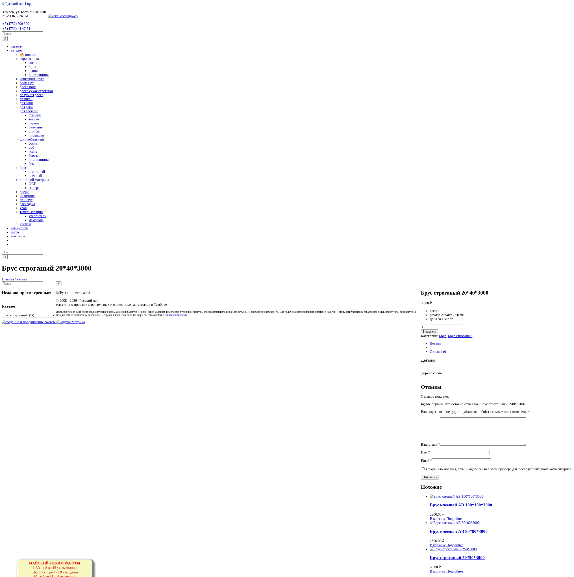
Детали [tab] (435, 343)
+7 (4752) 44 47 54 (16, 28)
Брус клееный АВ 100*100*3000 (461, 505)
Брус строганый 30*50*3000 (457, 557)
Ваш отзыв (430, 444)
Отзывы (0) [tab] (438, 352)
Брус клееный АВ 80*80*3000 (459, 531)
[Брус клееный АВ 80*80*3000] (501, 523)
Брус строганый (460, 336)
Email (426, 460)
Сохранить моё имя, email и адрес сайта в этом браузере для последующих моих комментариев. (499, 469)
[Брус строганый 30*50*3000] (501, 549)
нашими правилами (176, 315)
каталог (22, 279)
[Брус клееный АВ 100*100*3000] (501, 497)
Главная (8, 279)
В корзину (429, 331)
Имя (425, 452)
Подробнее (454, 519)
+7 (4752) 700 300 (15, 24)
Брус (442, 336)
